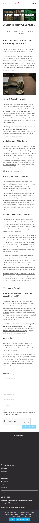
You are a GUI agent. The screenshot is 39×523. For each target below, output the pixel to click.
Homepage (4, 468)
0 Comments (20, 33)
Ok (12, 519)
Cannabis (30, 31)
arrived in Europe (25, 160)
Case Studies (4, 478)
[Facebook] (19, 458)
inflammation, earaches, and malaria (14, 131)
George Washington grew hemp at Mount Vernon (18, 184)
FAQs (2, 484)
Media (2, 475)
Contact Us (4, 488)
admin (8, 31)
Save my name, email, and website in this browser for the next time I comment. (19, 413)
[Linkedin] (19, 443)
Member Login (4, 481)
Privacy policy (22, 519)
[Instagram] (19, 450)
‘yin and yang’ (29, 118)
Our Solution (4, 472)
